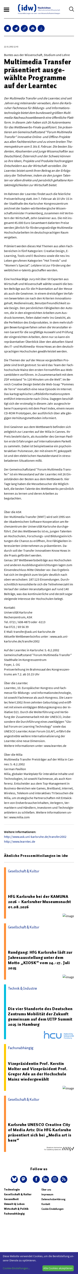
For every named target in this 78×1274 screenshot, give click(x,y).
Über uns (46, 1189)
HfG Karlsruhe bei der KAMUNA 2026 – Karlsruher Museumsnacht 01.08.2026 (39, 901)
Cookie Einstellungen (52, 1209)
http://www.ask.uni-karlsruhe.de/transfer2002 (35, 837)
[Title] (24, 28)
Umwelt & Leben (14, 1204)
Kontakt (45, 1204)
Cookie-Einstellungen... (16, 1268)
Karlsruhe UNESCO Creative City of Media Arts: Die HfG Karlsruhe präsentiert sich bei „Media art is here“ (39, 1132)
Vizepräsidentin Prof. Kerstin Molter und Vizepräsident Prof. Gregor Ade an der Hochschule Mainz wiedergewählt (38, 1071)
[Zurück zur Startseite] (39, 9)
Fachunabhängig (14, 1214)
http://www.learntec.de (19, 841)
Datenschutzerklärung (53, 1199)
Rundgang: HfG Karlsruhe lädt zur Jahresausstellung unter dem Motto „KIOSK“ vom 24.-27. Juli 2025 (40, 960)
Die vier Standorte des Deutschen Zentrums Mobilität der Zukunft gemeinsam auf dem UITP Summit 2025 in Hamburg (40, 1016)
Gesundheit (11, 1199)
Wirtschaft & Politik (16, 1209)
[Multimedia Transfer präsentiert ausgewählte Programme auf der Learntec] (15, 28)
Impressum (47, 1194)
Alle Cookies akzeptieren (58, 1268)
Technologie (12, 1189)
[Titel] (7, 28)
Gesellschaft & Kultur (17, 1194)
